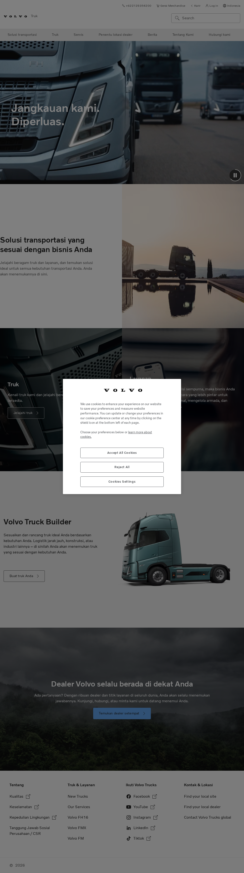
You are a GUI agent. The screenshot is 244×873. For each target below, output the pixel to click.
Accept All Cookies (122, 453)
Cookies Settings (122, 481)
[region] (122, 436)
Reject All (122, 467)
